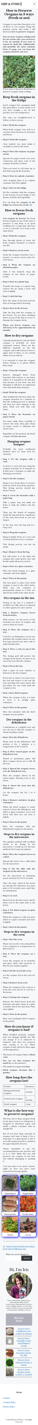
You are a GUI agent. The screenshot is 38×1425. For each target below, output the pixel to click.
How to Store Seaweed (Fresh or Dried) (24, 1362)
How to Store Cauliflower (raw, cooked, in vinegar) (23, 1331)
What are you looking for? (17, 1254)
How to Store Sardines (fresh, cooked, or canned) (23, 1372)
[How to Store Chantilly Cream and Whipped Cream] (10, 1341)
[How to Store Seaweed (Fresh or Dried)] (10, 1363)
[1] (4, 1246)
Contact (6, 1398)
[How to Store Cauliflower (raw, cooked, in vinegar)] (10, 1331)
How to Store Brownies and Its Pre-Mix (23, 1352)
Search (27, 1258)
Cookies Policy (9, 1402)
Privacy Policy (9, 1407)
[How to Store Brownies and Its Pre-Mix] (10, 1353)
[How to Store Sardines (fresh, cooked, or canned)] (10, 1372)
